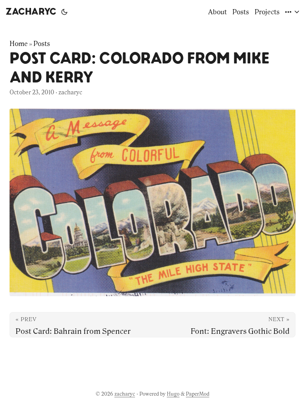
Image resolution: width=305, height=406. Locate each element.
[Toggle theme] (64, 12)
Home (19, 44)
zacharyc (31, 12)
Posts (41, 44)
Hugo (173, 394)
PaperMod (197, 394)
